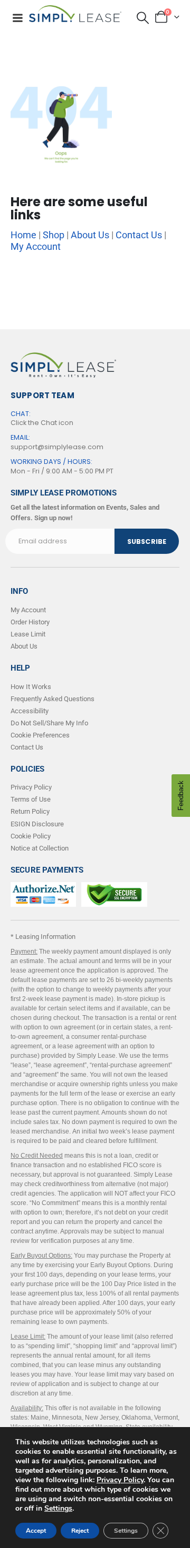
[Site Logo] (75, 13)
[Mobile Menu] (17, 18)
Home (23, 234)
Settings (58, 1508)
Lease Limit (28, 634)
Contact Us (139, 234)
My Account (36, 246)
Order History (30, 622)
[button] (143, 18)
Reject (80, 1530)
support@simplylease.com (57, 446)
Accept (36, 1530)
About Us (90, 234)
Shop (53, 234)
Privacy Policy (120, 1480)
